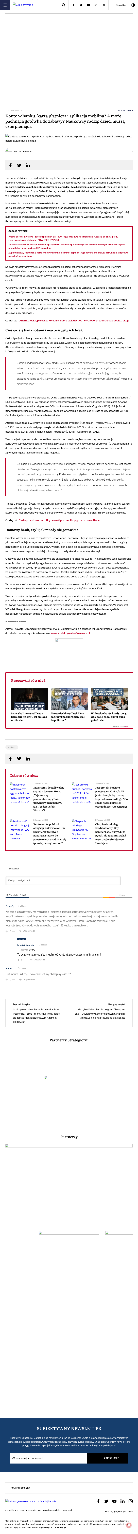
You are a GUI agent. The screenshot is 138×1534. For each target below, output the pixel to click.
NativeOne (69, 726)
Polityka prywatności (62, 1510)
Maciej (23, 151)
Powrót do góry (20, 1488)
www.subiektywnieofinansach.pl (70, 633)
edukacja (11, 747)
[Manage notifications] (129, 1525)
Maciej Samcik (25, 944)
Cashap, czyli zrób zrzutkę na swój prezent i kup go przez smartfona (59, 520)
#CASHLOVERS (125, 110)
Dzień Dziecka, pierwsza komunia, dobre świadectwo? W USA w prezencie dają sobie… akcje (74, 320)
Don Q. (32, 949)
